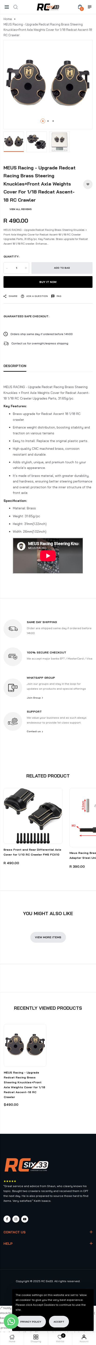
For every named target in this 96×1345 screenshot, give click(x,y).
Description (14, 366)
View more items (48, 937)
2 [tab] (48, 121)
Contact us (34, 731)
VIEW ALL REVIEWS (21, 209)
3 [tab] (53, 121)
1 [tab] (43, 121)
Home (7, 19)
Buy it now (48, 282)
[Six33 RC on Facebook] (6, 1219)
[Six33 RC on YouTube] (24, 1219)
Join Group (34, 697)
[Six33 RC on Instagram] (15, 1219)
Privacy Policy (30, 1321)
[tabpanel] (48, 84)
